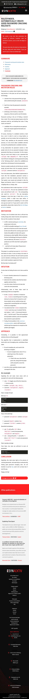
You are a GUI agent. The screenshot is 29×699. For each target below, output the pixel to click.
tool (12, 467)
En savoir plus (18, 81)
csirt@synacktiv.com (21, 4)
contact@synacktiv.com (15, 636)
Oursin (14, 614)
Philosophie (14, 599)
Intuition (7, 67)
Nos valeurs (14, 577)
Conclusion (7, 71)
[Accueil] (9, 11)
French (14, 7)
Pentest (14, 588)
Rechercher (8, 7)
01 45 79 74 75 (16, 634)
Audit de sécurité (14, 619)
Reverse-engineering (14, 621)
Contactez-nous (24, 697)
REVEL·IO (14, 595)
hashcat (4, 207)
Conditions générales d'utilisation (14, 696)
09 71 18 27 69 (9, 4)
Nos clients (14, 581)
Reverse (14, 590)
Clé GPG (15, 638)
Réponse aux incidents (14, 625)
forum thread (22, 226)
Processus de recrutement (14, 601)
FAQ (14, 604)
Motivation (8, 64)
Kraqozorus (14, 608)
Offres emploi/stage (14, 602)
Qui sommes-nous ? (14, 575)
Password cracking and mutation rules (14, 62)
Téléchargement (9, 31)
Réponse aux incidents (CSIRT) (14, 593)
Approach (7, 69)
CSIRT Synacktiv (14, 628)
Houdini (14, 610)
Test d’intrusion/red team (14, 617)
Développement (14, 592)
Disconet (14, 612)
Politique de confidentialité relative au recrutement (11, 697)
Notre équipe (14, 583)
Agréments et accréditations (14, 579)
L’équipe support (14, 586)
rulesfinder (21, 222)
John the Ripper (24, 205)
